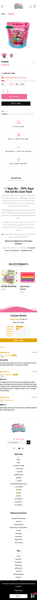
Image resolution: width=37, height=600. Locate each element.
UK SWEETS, (27, 114)
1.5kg (22, 84)
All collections (18, 562)
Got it (18, 596)
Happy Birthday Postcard (25, 287)
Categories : (4, 114)
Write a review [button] (18, 340)
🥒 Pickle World (19, 499)
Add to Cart (14, 97)
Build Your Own (18, 568)
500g (11, 84)
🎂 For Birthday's (18, 487)
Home (3, 14)
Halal (18, 580)
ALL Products (18, 502)
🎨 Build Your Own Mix (18, 466)
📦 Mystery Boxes (18, 475)
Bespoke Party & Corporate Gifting (18, 527)
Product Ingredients (19, 524)
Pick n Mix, (21, 114)
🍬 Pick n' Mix (18, 472)
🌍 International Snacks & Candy (18, 484)
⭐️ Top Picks (18, 481)
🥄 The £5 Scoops (18, 469)
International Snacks (18, 574)
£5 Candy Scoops (14, 250)
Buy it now (16, 104)
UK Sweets (18, 577)
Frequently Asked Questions (18, 518)
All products (18, 559)
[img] (4, 352)
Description (16, 178)
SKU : (3, 111)
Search (18, 459)
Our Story (18, 530)
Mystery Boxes (18, 565)
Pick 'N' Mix (18, 571)
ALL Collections (18, 505)
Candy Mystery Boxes (26, 250)
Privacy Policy (18, 533)
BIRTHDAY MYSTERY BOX (8, 286)
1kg (17, 84)
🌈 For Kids (19, 490)
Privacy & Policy (18, 590)
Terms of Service (18, 542)
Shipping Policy (18, 539)
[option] (18, 35)
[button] (10, 326)
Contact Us (18, 521)
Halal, (16, 114)
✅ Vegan (18, 493)
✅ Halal (18, 496)
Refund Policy (18, 536)
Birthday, (11, 114)
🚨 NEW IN (18, 478)
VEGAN (32, 114)
